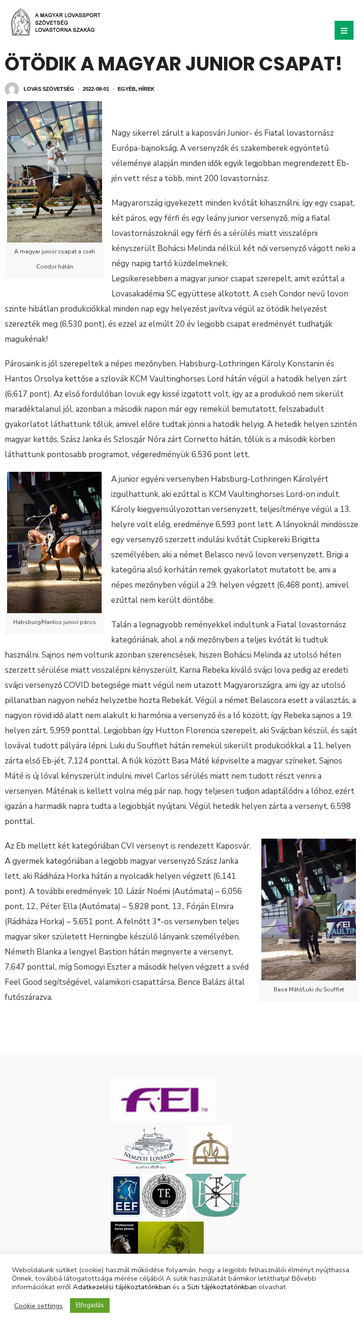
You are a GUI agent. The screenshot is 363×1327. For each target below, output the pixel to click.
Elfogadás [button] (90, 1305)
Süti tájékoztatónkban (222, 1287)
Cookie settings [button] (38, 1305)
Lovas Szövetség (49, 89)
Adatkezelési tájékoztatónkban (122, 1287)
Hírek (146, 89)
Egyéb (127, 89)
